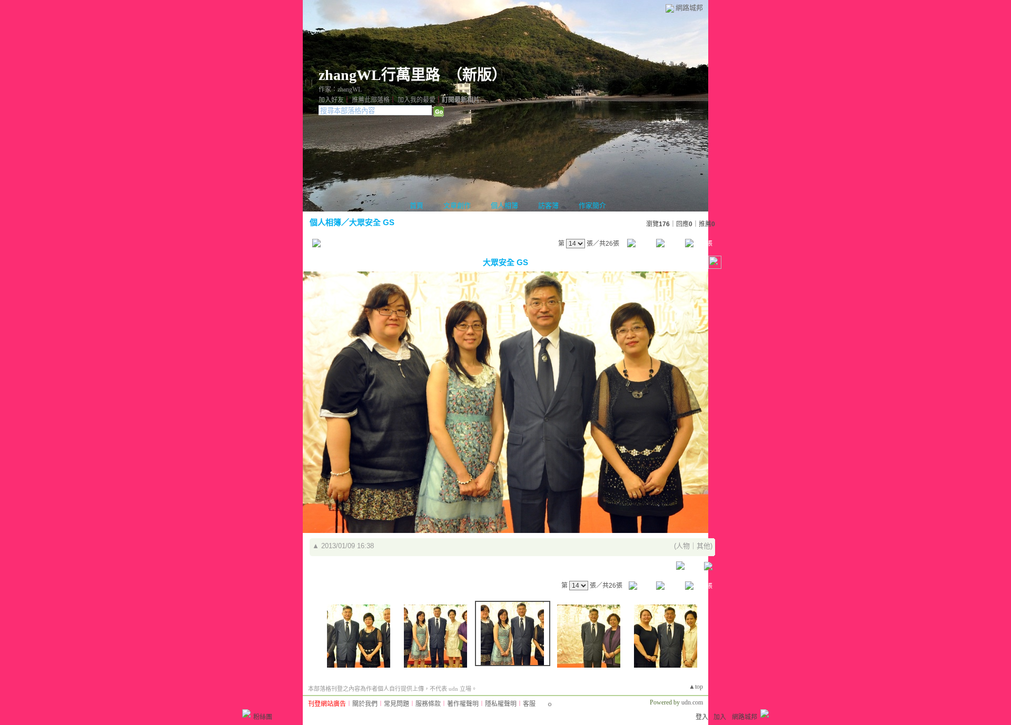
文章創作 (457, 205)
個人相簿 (504, 205)
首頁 (416, 205)
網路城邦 (689, 8)
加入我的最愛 (416, 100)
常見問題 (396, 704)
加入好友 (331, 100)
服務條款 (428, 704)
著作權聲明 (463, 704)
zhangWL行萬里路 (379, 75)
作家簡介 (592, 205)
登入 (702, 717)
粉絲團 (262, 717)
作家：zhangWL (340, 89)
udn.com (692, 702)
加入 (719, 717)
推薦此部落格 (371, 100)
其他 (703, 546)
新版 (477, 75)
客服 (529, 704)
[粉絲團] (246, 713)
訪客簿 (548, 205)
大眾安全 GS (371, 222)
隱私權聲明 (501, 704)
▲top (696, 686)
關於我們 (365, 704)
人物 (683, 546)
